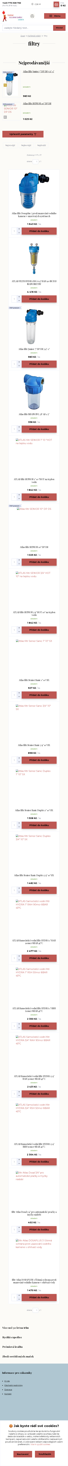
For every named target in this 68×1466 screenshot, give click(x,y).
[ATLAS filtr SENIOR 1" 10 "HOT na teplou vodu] (34, 456)
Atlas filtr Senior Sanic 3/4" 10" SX (34, 745)
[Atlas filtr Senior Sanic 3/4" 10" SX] (34, 722)
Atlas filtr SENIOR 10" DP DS (37, 103)
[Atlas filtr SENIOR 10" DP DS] (34, 524)
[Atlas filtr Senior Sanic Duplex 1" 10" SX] (34, 787)
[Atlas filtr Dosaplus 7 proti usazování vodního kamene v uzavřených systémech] (34, 190)
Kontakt (7, 1394)
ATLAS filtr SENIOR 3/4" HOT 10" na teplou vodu (34, 614)
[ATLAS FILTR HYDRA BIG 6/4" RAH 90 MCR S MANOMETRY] (34, 258)
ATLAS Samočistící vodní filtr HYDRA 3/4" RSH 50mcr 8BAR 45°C (34, 1145)
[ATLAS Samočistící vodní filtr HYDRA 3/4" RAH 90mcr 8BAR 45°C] (34, 1053)
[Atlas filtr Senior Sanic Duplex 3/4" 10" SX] (34, 852)
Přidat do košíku (39, 231)
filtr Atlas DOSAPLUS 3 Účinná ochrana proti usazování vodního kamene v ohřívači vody (34, 1281)
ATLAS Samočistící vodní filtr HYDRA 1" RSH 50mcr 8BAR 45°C (34, 1010)
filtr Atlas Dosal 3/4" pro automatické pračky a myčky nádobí (34, 1213)
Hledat (59, 28)
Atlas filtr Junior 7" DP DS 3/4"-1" (38, 71)
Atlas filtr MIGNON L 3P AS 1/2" (34, 414)
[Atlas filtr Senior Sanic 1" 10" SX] (34, 657)
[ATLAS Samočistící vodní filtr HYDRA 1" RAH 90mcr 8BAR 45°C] (34, 917)
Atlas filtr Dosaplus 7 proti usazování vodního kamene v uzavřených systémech (34, 215)
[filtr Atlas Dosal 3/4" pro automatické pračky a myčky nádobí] (34, 1189)
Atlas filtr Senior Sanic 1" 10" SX (34, 680)
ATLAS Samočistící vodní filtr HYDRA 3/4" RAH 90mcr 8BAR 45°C (34, 1078)
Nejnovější (10, 145)
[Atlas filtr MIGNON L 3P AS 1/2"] (34, 391)
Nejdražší (41, 145)
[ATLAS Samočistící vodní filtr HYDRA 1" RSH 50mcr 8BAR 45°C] (34, 985)
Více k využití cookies (40, 1444)
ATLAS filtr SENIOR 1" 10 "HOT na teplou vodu (34, 481)
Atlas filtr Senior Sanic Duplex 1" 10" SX (34, 810)
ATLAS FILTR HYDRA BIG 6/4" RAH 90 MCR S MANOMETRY (34, 283)
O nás (7, 1381)
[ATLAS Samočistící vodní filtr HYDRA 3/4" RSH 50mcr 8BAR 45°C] (34, 1121)
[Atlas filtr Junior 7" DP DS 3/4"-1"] (34, 326)
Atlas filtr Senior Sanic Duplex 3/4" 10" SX (34, 875)
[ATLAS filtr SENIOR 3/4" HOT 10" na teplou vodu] (34, 589)
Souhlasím (45, 1454)
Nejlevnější (26, 145)
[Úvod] (13, 16)
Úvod (23, 36)
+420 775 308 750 (11, 3)
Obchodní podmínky (13, 1385)
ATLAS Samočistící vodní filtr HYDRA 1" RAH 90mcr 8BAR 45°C (34, 942)
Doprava (8, 1389)
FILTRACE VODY (34, 36)
